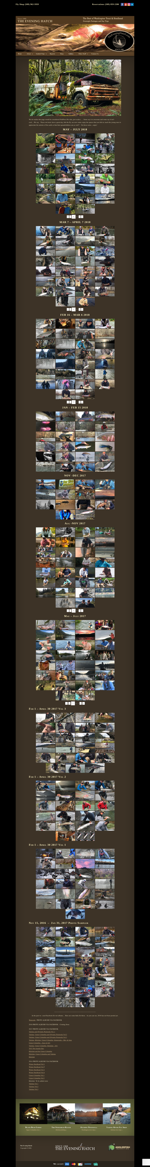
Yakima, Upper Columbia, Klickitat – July (43, 1046)
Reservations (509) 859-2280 (105, 4)
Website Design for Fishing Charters (119, 1147)
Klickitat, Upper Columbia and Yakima (42, 1054)
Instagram (129, 4)
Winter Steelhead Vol (36, 1067)
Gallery (71, 54)
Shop (62, 54)
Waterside (32, 1020)
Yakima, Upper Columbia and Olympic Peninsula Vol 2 (48, 1034)
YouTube (125, 4)
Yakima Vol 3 (33, 1089)
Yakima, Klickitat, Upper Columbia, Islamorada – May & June (50, 1040)
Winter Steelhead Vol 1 (37, 1064)
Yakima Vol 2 (33, 1086)
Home (20, 54)
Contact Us (95, 54)
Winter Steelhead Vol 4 (37, 1072)
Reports (52, 54)
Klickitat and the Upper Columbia (40, 1051)
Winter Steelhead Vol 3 (37, 1070)
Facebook (122, 4)
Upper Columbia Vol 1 (36, 1075)
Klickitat (32, 1057)
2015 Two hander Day (36, 1048)
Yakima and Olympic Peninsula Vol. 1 (42, 1032)
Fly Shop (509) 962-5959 (27, 4)
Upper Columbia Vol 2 (36, 1078)
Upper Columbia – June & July (39, 1043)
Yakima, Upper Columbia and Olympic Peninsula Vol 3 (48, 1037)
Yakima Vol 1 (33, 1084)
